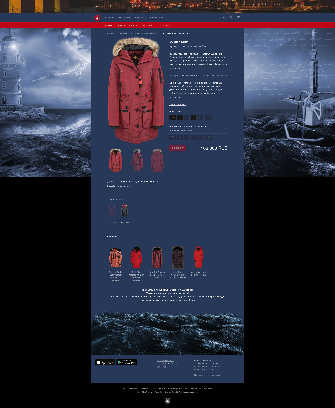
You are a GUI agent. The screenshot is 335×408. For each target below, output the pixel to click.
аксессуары (163, 25)
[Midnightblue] (124, 214)
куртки (109, 25)
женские (136, 33)
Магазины (124, 18)
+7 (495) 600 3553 (165, 360)
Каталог (109, 18)
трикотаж (147, 25)
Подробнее (174, 68)
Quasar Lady (151, 33)
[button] (238, 18)
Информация (156, 18)
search (224, 17)
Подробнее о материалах (216, 75)
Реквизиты (208, 388)
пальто (121, 25)
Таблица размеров (177, 104)
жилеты (133, 25)
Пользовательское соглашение (208, 375)
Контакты (139, 18)
